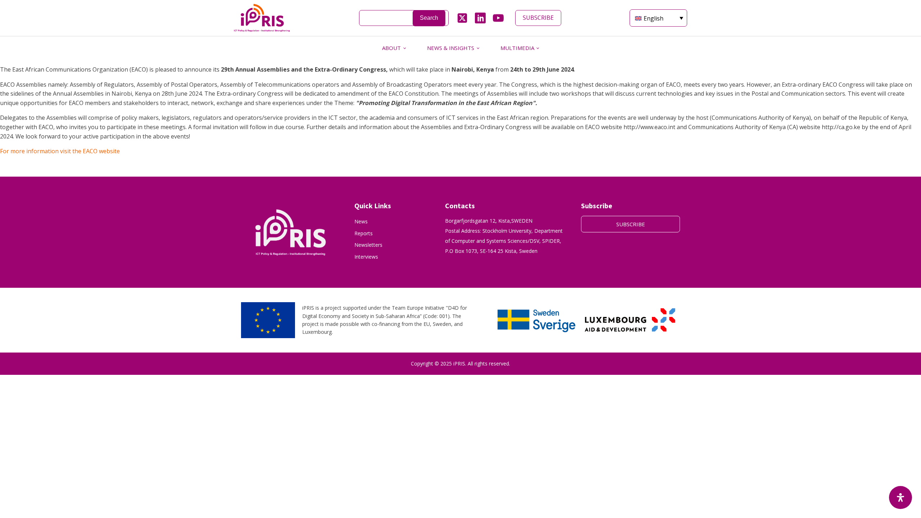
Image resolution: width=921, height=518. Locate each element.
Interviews (366, 256)
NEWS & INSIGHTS (450, 47)
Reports (363, 233)
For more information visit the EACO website (60, 151)
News (361, 221)
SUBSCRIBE (538, 18)
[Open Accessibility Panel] (900, 497)
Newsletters (368, 244)
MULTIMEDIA (517, 47)
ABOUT (391, 47)
